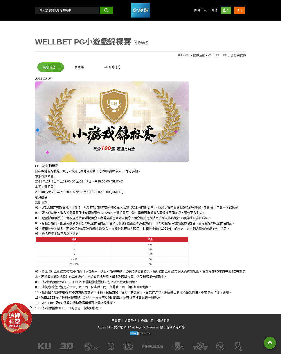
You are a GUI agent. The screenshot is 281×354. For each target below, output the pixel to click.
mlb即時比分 (112, 67)
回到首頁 (200, 10)
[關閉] (30, 306)
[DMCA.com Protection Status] (140, 333)
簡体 (214, 10)
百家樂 (79, 67)
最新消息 (163, 320)
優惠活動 (49, 67)
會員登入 (131, 320)
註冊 (239, 10)
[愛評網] (140, 19)
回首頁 (116, 320)
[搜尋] (106, 10)
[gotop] (270, 343)
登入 (226, 10)
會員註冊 (147, 320)
